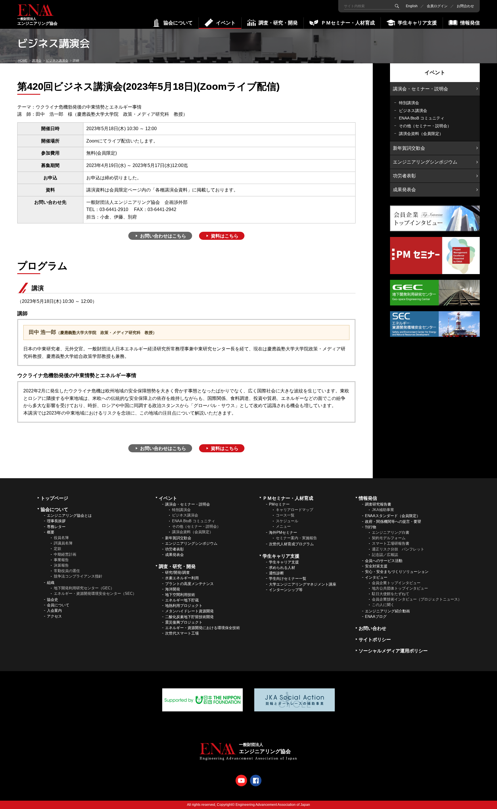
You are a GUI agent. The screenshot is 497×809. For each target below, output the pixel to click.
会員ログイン (437, 6)
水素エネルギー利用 (182, 578)
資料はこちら (224, 235)
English (412, 6)
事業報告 (61, 560)
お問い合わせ (372, 628)
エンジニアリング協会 (37, 21)
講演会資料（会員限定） (421, 133)
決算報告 (61, 565)
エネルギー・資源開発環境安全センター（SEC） (95, 593)
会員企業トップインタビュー (396, 583)
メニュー (283, 526)
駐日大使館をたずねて (390, 594)
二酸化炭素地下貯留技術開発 (189, 617)
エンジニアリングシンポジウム (425, 161)
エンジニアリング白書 (390, 532)
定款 (57, 548)
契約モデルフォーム (389, 538)
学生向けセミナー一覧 (287, 578)
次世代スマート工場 (182, 633)
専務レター (56, 527)
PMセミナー (279, 504)
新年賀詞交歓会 (409, 148)
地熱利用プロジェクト (183, 605)
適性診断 (276, 573)
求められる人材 (282, 567)
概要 (50, 532)
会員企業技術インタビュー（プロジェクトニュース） (417, 599)
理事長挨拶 (56, 521)
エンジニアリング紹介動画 (387, 611)
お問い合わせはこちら (163, 235)
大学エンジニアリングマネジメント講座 (302, 584)
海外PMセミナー (283, 532)
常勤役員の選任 (67, 571)
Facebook (255, 780)
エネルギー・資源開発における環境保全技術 (202, 628)
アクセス (54, 616)
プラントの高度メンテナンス (189, 584)
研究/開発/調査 (177, 572)
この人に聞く (383, 605)
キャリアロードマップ (294, 510)
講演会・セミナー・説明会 (420, 88)
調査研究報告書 (378, 504)
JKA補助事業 (383, 510)
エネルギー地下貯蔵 (182, 600)
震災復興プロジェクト (183, 622)
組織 (50, 582)
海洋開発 (172, 589)
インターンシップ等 (286, 590)
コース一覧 (285, 515)
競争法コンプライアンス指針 (78, 576)
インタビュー (376, 577)
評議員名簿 (63, 543)
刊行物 (370, 527)
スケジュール (287, 521)
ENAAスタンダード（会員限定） (392, 516)
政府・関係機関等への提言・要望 (393, 521)
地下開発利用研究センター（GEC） (84, 588)
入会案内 (54, 610)
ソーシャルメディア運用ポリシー (393, 650)
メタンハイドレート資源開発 (189, 611)
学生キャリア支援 (284, 562)
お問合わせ (465, 6)
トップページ (54, 498)
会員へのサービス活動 (383, 561)
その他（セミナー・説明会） (425, 126)
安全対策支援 (376, 566)
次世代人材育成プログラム (291, 544)
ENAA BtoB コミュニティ (421, 118)
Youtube (241, 780)
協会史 (52, 599)
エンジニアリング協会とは (69, 515)
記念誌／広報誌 (385, 554)
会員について (58, 605)
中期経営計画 (65, 554)
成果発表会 (404, 189)
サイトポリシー (375, 639)
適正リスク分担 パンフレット (398, 549)
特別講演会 (409, 102)
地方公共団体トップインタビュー (400, 588)
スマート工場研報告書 (390, 543)
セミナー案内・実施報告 (296, 538)
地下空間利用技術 (180, 594)
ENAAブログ (376, 616)
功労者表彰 (404, 175)
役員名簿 (61, 537)
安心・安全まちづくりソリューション (397, 571)
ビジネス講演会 (413, 110)
